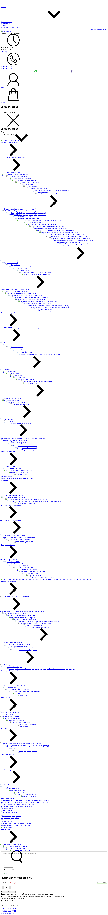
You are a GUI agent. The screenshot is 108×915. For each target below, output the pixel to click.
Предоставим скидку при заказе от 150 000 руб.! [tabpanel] (27, 894)
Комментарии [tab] (11, 891)
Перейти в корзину (9, 112)
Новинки (96, 29)
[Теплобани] (54, 31)
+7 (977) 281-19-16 (8, 908)
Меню (5, 2)
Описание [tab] (3, 891)
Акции (91, 29)
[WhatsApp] (35, 71)
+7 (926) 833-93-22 (8, 910)
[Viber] (72, 71)
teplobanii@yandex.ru (9, 913)
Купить (60, 888)
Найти (31, 857)
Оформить (23, 112)
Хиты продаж (103, 29)
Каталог (6, 138)
